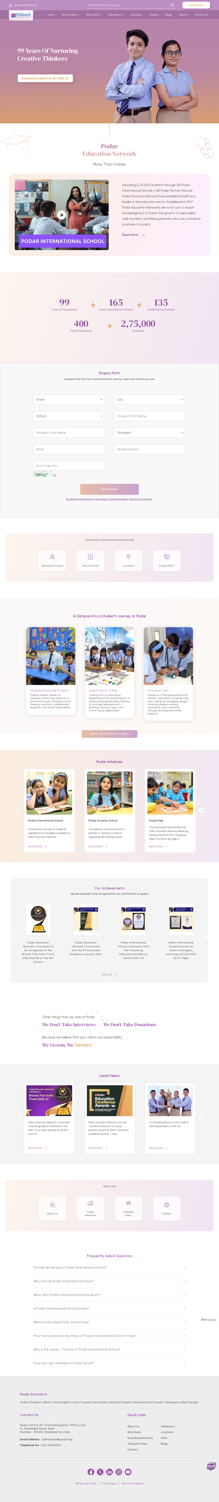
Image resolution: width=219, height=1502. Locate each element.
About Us (133, 1426)
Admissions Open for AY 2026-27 (45, 78)
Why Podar (92, 14)
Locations (136, 14)
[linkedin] (109, 1472)
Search (172, 5)
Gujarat (85, 1402)
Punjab (157, 1402)
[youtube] (128, 1472)
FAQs (164, 1438)
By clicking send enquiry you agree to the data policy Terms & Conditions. (109, 499)
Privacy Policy (108, 1483)
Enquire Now (196, 5)
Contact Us (201, 14)
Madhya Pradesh (120, 1402)
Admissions (114, 14)
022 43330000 (51, 1445)
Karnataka (100, 1402)
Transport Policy (137, 1443)
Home (51, 14)
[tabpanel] (109, 61)
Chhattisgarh (61, 1402)
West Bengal (189, 1402)
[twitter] (100, 1472)
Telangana (171, 1402)
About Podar (69, 14)
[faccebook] (91, 1472)
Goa (75, 1402)
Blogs (169, 14)
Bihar (47, 1402)
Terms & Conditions (132, 1483)
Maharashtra (142, 1402)
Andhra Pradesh (31, 1402)
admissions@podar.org (57, 1439)
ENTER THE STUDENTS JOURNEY (109, 733)
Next (199, 672)
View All (106, 974)
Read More (130, 235)
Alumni (183, 14)
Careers (154, 14)
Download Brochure (25, 5)
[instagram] (118, 1472)
